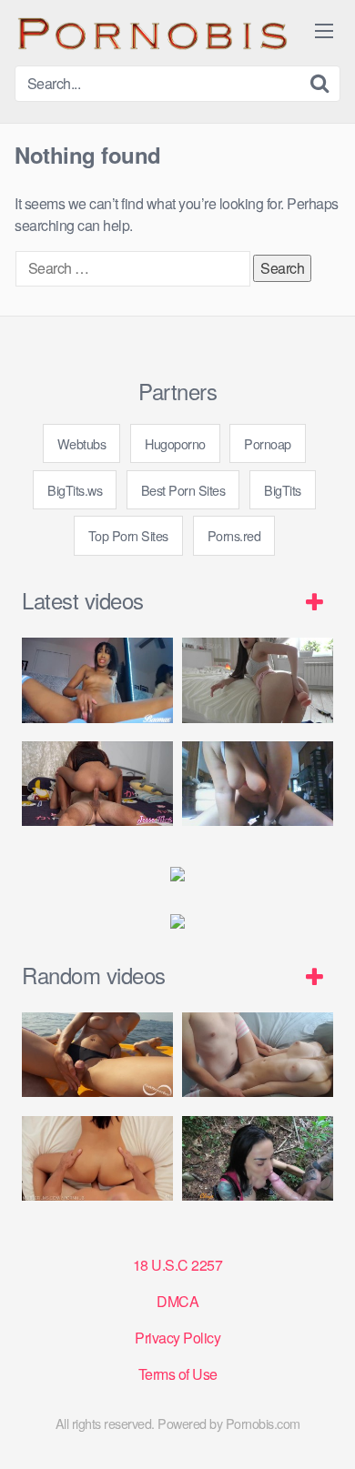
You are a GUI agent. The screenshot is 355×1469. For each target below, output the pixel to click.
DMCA (177, 1301)
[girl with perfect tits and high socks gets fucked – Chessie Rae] (257, 1054)
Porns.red (234, 535)
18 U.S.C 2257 (178, 1264)
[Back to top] (323, 1429)
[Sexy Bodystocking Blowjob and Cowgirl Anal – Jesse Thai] (97, 783)
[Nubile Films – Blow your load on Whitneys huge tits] (97, 1158)
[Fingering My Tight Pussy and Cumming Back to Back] (97, 680)
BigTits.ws (74, 489)
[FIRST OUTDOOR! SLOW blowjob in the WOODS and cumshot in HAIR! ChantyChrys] (257, 1158)
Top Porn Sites (128, 535)
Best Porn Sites (183, 489)
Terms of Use (178, 1373)
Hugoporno (175, 443)
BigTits (282, 489)
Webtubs (81, 443)
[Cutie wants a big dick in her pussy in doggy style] (257, 680)
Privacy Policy (177, 1337)
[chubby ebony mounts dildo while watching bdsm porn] (257, 783)
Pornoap (267, 443)
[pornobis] (151, 33)
